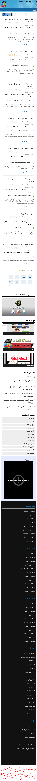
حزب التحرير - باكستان (29, 522)
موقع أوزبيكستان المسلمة (29, 695)
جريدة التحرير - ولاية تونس (28, 672)
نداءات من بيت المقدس (29, 698)
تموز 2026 (31, 422)
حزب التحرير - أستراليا (30, 603)
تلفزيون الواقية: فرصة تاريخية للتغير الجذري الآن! (19, 148)
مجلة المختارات (31, 733)
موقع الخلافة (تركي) (30, 709)
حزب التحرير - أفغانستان (29, 526)
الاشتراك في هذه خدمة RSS (28, 270)
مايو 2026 (31, 428)
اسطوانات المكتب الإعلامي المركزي (27, 745)
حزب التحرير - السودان (29, 576)
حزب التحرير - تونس (30, 587)
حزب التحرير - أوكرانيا (30, 611)
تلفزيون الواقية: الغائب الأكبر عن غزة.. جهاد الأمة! (19, 19)
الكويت (27, 21)
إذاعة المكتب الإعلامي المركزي (28, 730)
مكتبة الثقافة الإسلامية (29, 741)
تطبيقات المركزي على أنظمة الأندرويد (26, 748)
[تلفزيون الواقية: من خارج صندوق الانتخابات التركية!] (18, 256)
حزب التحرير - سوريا (30, 557)
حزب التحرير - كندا (30, 637)
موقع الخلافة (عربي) (30, 702)
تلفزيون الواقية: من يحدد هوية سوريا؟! (22, 51)
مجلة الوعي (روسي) (30, 680)
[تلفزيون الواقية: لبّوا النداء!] (18, 228)
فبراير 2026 (30, 437)
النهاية (10, 281)
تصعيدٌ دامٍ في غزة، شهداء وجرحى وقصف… (21, 381)
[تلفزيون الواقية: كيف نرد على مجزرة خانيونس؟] (18, 131)
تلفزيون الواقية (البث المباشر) (22, 294)
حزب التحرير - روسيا (30, 607)
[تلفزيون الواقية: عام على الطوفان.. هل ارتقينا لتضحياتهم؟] (18, 101)
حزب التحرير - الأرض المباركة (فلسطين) (25, 568)
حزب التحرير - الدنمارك (29, 622)
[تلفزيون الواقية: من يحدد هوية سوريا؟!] (18, 66)
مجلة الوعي (32, 676)
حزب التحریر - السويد (30, 618)
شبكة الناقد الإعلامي (30, 683)
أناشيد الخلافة (31, 660)
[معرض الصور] (4, 16)
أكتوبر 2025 (30, 450)
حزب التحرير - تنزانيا (30, 584)
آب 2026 (31, 418)
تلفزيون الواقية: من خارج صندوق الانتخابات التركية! (18, 244)
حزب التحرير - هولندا (30, 626)
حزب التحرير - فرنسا (30, 630)
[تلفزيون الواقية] (7, 16)
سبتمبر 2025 (30, 453)
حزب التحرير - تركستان (29, 537)
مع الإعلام (32, 752)
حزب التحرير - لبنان (30, 561)
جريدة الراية (32, 668)
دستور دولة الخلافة (30, 713)
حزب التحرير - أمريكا (30, 641)
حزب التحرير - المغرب (30, 591)
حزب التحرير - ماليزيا (30, 515)
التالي (17, 281)
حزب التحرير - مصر (30, 572)
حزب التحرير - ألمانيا (30, 615)
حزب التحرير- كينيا (30, 580)
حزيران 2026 (30, 425)
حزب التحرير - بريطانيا (29, 633)
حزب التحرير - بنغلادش (29, 519)
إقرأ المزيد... (24, 44)
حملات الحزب (32, 726)
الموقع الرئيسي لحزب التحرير (28, 653)
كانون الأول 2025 (29, 444)
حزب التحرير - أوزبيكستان (29, 530)
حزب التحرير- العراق (30, 553)
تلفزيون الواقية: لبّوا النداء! (26, 214)
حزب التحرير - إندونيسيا (29, 511)
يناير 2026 (31, 440)
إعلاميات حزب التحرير (30, 690)
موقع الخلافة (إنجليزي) (29, 706)
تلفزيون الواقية (26, 460)
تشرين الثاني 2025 (28, 447)
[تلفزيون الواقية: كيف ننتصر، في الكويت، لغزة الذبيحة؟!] (18, 196)
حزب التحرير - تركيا (30, 541)
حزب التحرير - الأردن (30, 565)
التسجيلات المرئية (31, 756)
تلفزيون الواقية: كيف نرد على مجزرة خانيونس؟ (20, 118)
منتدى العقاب (32, 687)
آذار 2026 (31, 434)
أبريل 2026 (30, 431)
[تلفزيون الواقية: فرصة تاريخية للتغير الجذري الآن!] (18, 163)
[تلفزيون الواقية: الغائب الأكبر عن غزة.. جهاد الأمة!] (18, 34)
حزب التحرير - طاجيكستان (29, 533)
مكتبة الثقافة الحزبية (30, 737)
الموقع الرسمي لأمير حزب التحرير (27, 657)
